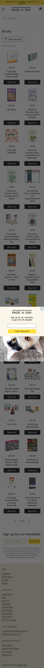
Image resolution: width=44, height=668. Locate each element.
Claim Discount (22, 331)
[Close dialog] (42, 308)
